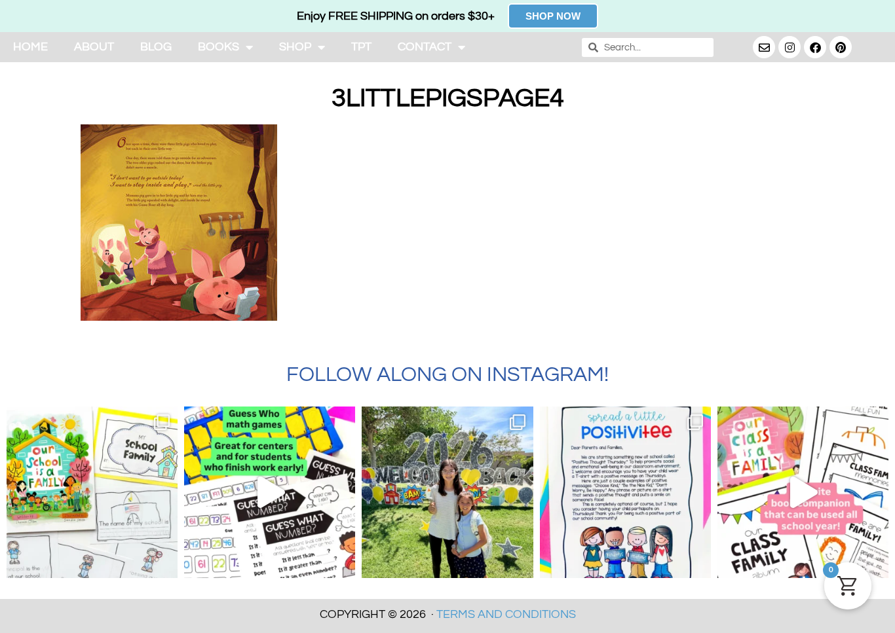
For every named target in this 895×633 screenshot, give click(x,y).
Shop (295, 47)
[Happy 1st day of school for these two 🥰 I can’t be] (447, 492)
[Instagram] (789, 47)
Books (218, 47)
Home (30, 47)
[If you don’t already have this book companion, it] (802, 492)
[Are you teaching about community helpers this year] (92, 492)
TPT (361, 47)
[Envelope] (764, 47)
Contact (424, 47)
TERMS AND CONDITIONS (506, 614)
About (94, 47)
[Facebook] (815, 47)
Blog (156, 47)
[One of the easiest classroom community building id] (625, 492)
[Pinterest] (840, 47)
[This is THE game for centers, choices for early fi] (269, 492)
